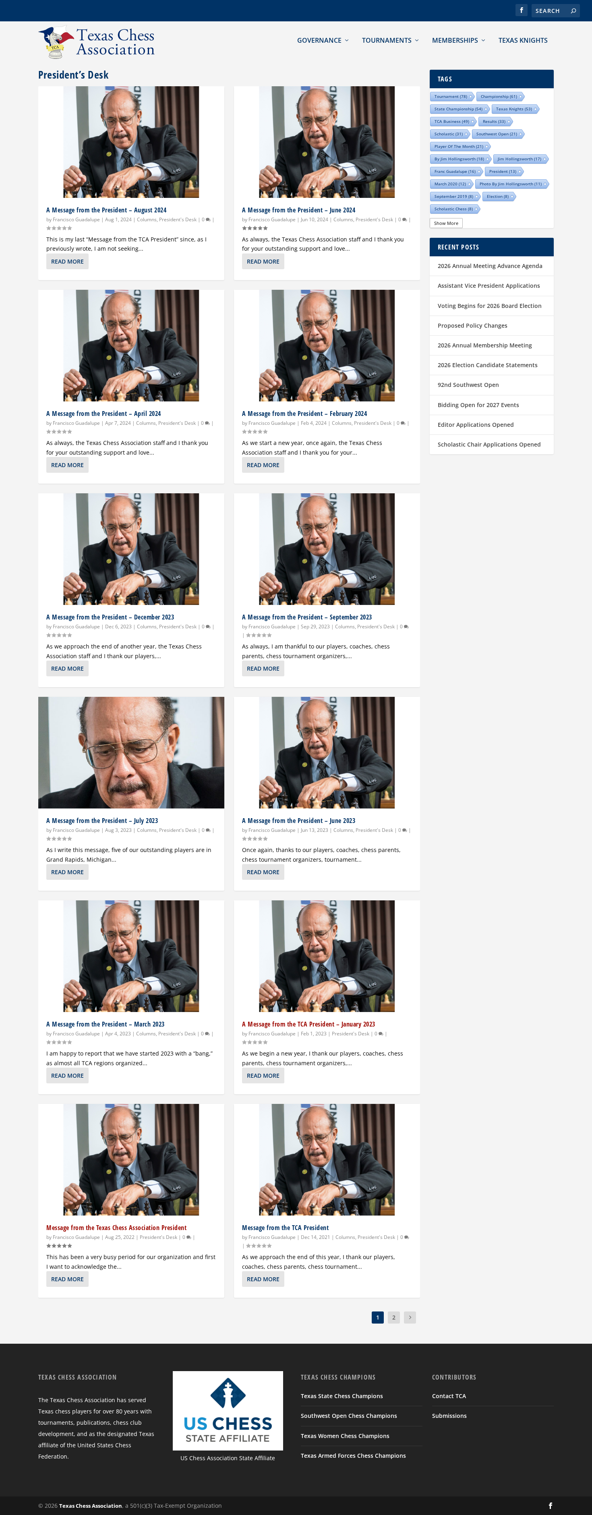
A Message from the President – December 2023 (110, 617)
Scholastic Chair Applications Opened (489, 444)
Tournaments (387, 40)
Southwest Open (496, 134)
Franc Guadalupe (455, 171)
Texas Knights (523, 40)
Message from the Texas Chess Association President (116, 1227)
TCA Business (452, 121)
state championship (458, 109)
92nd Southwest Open (468, 385)
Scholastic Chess (454, 209)
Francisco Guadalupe (76, 219)
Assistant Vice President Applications (489, 285)
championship (499, 96)
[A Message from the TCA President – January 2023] (327, 956)
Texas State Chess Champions (342, 1396)
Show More (446, 223)
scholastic (449, 134)
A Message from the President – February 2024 (304, 413)
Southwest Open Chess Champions (349, 1415)
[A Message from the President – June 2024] (327, 142)
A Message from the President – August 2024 (106, 210)
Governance (319, 40)
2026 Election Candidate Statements (488, 365)
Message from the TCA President (285, 1227)
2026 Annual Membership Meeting (485, 345)
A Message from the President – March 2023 (105, 1024)
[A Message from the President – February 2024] (327, 345)
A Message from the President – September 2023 (307, 617)
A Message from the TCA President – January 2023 (308, 1024)
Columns (147, 219)
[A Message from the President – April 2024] (131, 345)
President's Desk (178, 219)
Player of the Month (459, 146)
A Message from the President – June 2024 (298, 210)
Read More (67, 261)
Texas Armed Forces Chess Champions (353, 1455)
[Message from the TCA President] (327, 1160)
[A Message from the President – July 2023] (131, 752)
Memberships (455, 40)
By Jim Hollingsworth (459, 159)
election (498, 196)
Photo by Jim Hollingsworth (511, 184)
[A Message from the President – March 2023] (131, 956)
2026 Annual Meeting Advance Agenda (490, 266)
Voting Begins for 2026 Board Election (490, 306)
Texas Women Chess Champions (345, 1436)
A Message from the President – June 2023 (298, 820)
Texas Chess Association (90, 1505)
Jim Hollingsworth (519, 159)
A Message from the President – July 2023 (102, 820)
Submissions (449, 1415)
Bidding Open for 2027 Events (478, 405)
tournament (451, 96)
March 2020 (450, 184)
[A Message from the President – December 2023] (131, 549)
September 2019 (454, 196)
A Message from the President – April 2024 (103, 413)
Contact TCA (449, 1396)
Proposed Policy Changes (472, 325)
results (494, 121)
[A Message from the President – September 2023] (327, 549)
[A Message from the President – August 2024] (131, 142)
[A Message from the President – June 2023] (327, 752)
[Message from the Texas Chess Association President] (131, 1160)
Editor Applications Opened (476, 424)
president (502, 171)
